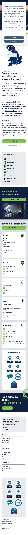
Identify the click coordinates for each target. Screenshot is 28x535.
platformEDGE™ (6, 438)
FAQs (4, 472)
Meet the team (6, 452)
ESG (4, 456)
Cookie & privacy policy (7, 523)
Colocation (6, 440)
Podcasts (5, 470)
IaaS (4, 444)
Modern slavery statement (8, 525)
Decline (14, 41)
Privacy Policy (12, 23)
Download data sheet (15, 145)
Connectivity (6, 442)
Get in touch (8, 408)
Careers (5, 454)
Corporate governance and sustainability (12, 526)
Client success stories (8, 468)
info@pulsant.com (9, 424)
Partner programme (8, 458)
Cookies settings (14, 34)
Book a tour (15, 141)
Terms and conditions (7, 521)
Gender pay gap (5, 528)
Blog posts (5, 466)
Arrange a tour (15, 199)
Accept (14, 37)
